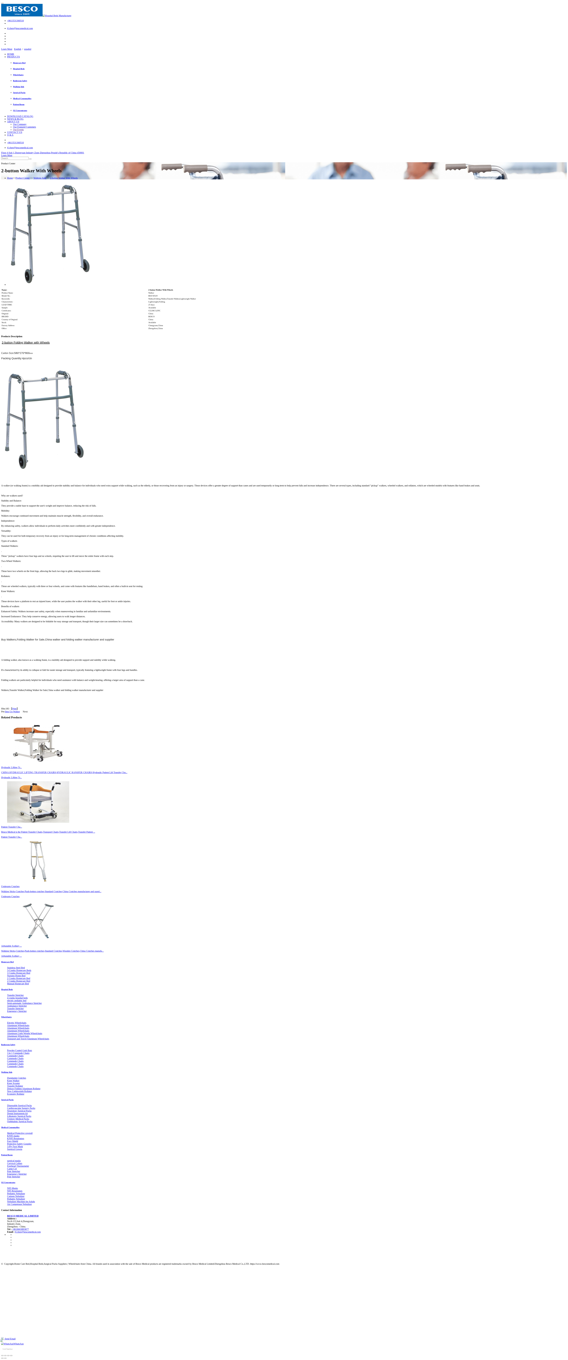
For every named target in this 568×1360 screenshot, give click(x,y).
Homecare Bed (19, 63)
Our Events (18, 129)
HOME (10, 54)
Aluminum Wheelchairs (18, 1025)
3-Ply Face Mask (15, 1146)
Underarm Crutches (10, 896)
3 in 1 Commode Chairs (18, 1053)
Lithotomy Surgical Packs (19, 1116)
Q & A (10, 135)
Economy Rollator (15, 1094)
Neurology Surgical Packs (19, 1111)
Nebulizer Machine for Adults (21, 1201)
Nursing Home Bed (16, 975)
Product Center (23, 178)
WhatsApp (19, 1344)
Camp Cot (12, 1168)
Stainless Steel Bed (16, 967)
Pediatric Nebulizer (16, 1193)
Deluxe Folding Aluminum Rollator (23, 1088)
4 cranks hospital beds (17, 998)
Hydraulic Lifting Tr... (11, 777)
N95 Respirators (14, 1191)
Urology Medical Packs (18, 1119)
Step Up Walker (12, 711)
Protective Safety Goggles (19, 1144)
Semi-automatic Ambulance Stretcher (24, 1003)
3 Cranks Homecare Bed (18, 973)
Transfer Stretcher (15, 995)
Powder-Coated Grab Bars (19, 1050)
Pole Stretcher (13, 1171)
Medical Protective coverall (20, 1133)
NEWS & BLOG (15, 119)
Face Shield (12, 1141)
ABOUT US (13, 121)
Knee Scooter (13, 1083)
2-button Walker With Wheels (64, 178)
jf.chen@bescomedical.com (20, 28)
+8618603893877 (20, 1229)
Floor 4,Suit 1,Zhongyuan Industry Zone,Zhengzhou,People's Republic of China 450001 (42, 152)
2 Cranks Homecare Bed (18, 978)
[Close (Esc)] (2, 1355)
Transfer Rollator (15, 1086)
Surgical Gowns (14, 1149)
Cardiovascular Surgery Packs (21, 1108)
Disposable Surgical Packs (19, 1105)
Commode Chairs (15, 1055)
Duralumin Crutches (16, 1078)
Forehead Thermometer (18, 1166)
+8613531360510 (15, 20)
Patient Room (18, 104)
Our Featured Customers (24, 127)
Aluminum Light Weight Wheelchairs (24, 1033)
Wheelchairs (18, 75)
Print (14, 708)
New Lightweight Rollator (19, 1091)
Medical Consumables (22, 98)
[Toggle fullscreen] (8, 1355)
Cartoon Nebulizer (15, 1196)
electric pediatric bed (16, 1000)
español (27, 49)
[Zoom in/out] (11, 1355)
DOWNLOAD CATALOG (20, 116)
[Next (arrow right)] (5, 1358)
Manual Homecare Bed (18, 983)
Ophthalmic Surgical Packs (19, 1121)
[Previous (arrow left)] (2, 1358)
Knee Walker (13, 1080)
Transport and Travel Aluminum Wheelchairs (28, 1038)
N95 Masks (12, 1188)
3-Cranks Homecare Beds (19, 970)
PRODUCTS (13, 57)
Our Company (19, 124)
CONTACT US (14, 132)
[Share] (5, 1355)
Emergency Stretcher (17, 1011)
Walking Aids (18, 87)
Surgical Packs (19, 92)
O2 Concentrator (20, 110)
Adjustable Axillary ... (11, 956)
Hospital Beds (19, 69)
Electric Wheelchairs (16, 1022)
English (17, 49)
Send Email (10, 1339)
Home (10, 178)
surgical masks (14, 1160)
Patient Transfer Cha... (11, 837)
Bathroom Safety (20, 81)
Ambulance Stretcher (17, 1006)
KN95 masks (13, 1136)
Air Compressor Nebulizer (19, 1204)
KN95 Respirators (15, 1138)
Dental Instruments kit (17, 1113)
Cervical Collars (14, 1163)
